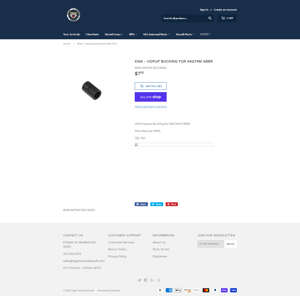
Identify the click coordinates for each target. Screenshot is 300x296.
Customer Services (121, 242)
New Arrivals (71, 34)
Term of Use (161, 249)
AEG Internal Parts (155, 34)
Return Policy (117, 249)
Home (66, 43)
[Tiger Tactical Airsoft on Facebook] (145, 280)
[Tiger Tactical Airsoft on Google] (152, 280)
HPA (132, 34)
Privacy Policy (117, 256)
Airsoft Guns (113, 34)
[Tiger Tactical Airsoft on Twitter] (139, 280)
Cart (229, 18)
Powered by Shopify (108, 290)
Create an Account (225, 9)
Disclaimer (160, 256)
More (204, 34)
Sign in (204, 9)
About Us (159, 242)
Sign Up (231, 243)
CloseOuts (92, 34)
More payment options (151, 106)
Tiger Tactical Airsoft (83, 290)
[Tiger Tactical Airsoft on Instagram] (159, 280)
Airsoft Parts (184, 34)
